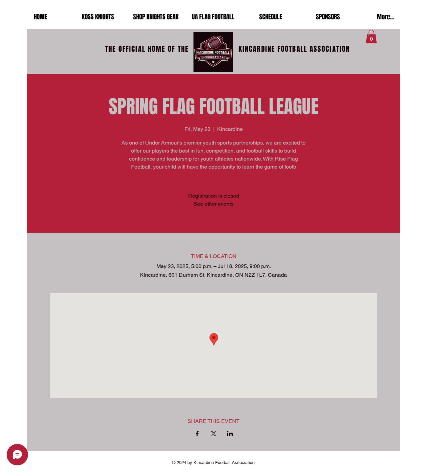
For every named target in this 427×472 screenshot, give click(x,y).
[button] (371, 36)
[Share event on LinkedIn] (230, 433)
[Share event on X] (213, 433)
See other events (213, 204)
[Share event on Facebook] (197, 433)
